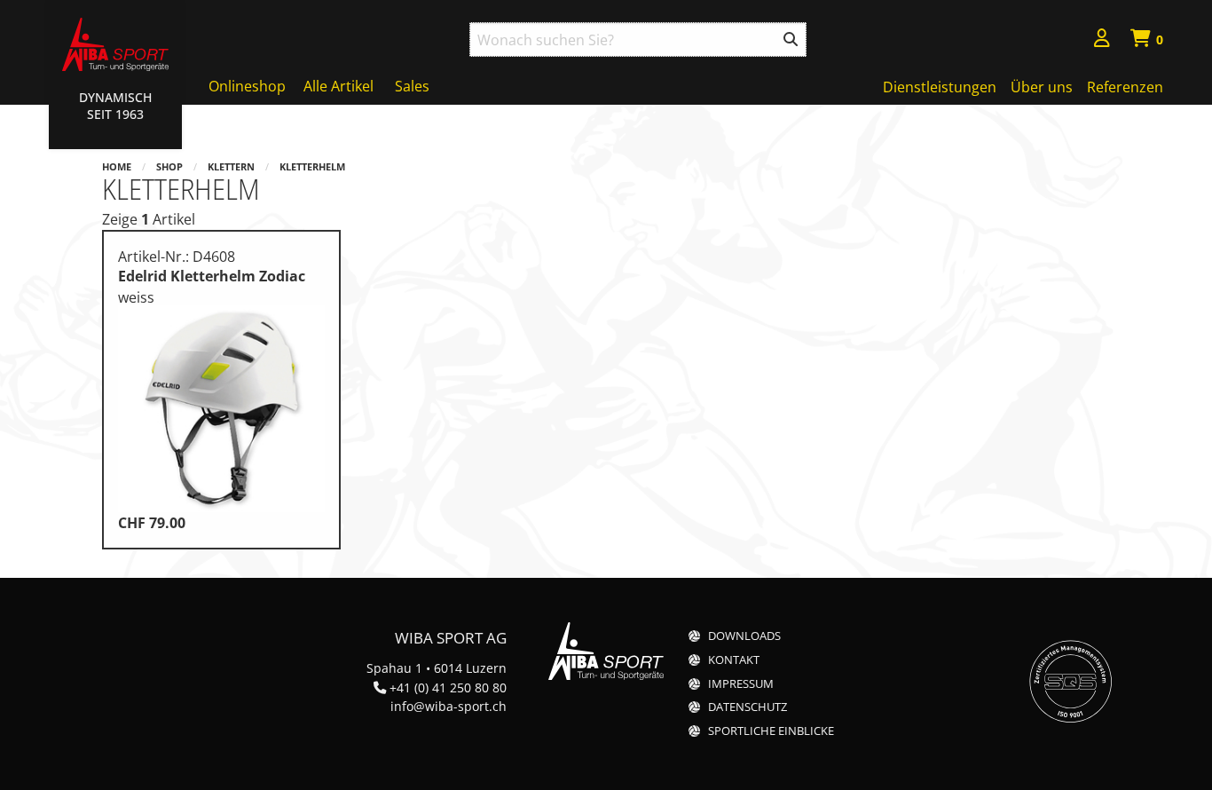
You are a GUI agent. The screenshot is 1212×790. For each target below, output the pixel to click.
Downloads (744, 636)
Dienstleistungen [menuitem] (939, 87)
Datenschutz (747, 707)
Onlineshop (247, 86)
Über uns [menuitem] (1042, 87)
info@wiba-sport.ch (448, 706)
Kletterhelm (312, 166)
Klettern (231, 166)
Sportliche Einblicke (771, 731)
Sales (412, 86)
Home (116, 166)
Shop (169, 166)
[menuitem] (1102, 40)
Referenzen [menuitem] (1125, 87)
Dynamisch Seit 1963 (115, 105)
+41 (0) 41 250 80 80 (448, 687)
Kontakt (733, 660)
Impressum (741, 684)
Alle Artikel (338, 86)
